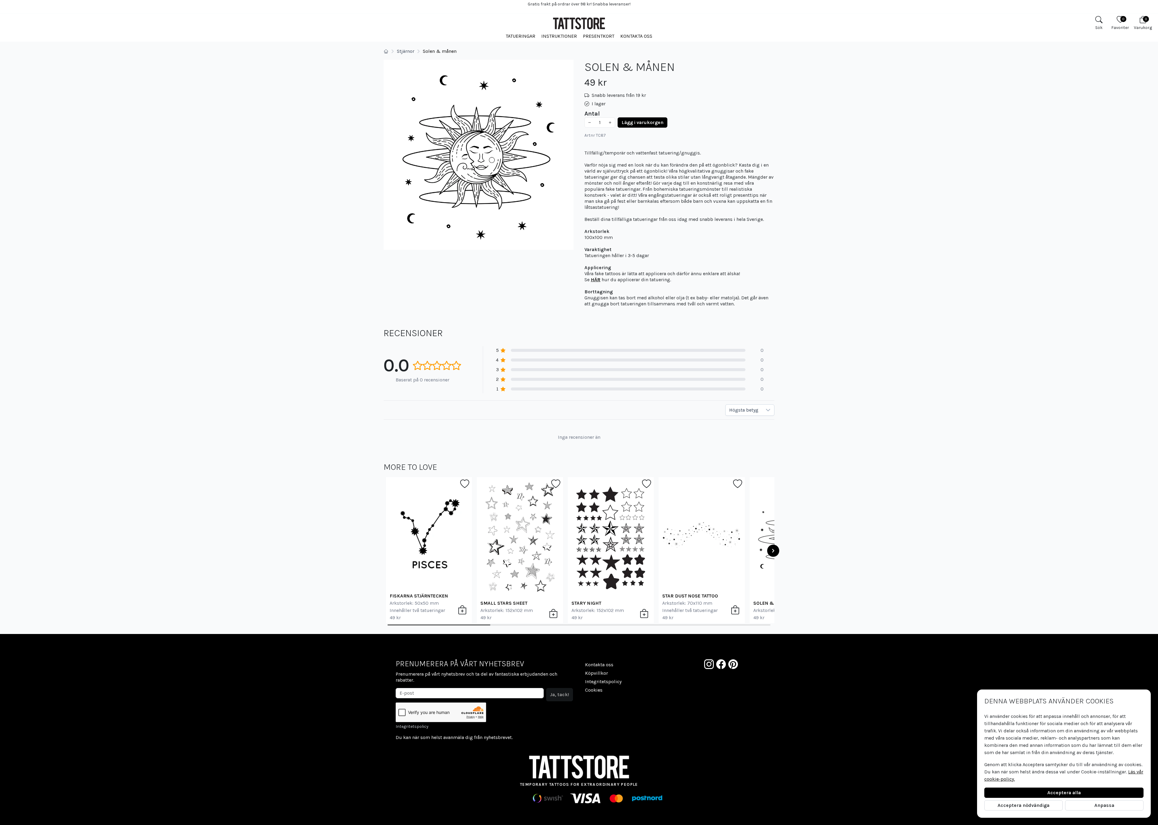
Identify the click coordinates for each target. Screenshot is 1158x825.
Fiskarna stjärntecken (419, 596)
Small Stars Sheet (503, 603)
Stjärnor (405, 51)
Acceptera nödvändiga (1023, 805)
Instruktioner (559, 36)
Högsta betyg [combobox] (743, 410)
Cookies (594, 690)
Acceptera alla (1064, 792)
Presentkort (598, 36)
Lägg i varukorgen (642, 122)
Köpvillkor (596, 673)
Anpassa (1104, 805)
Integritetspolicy (412, 726)
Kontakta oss (636, 36)
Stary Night (586, 603)
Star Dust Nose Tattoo (690, 596)
